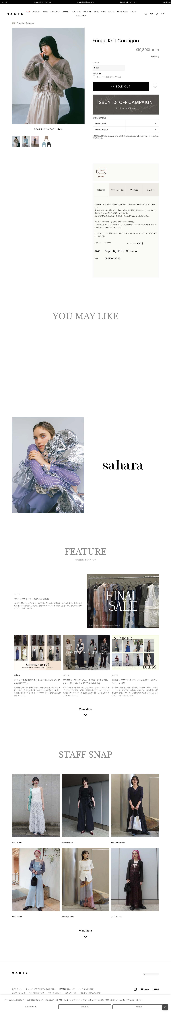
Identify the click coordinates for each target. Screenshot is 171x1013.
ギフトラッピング (54, 993)
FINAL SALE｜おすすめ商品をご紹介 (31, 598)
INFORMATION (122, 12)
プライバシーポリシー (134, 1000)
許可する (84, 1006)
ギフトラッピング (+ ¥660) (109, 77)
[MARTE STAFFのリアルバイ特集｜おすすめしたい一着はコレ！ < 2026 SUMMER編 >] (86, 652)
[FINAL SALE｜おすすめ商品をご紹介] (123, 601)
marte (21, 594)
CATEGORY (55, 12)
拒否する (139, 1006)
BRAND (45, 12)
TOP (13, 23)
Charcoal (20, 385)
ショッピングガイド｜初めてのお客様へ (40, 989)
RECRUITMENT (81, 16)
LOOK (103, 12)
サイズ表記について (36, 993)
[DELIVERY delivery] (85, 2)
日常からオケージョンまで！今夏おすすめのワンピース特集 (135, 681)
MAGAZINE (87, 12)
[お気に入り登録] (155, 86)
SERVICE (111, 12)
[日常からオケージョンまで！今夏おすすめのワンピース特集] (135, 652)
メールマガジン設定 (86, 989)
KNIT (140, 243)
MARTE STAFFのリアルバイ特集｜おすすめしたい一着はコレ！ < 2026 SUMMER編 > (85, 681)
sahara (112, 243)
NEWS (96, 12)
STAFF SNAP (76, 12)
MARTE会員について (67, 989)
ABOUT (133, 12)
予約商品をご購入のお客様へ (91, 993)
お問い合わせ (17, 989)
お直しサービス (71, 993)
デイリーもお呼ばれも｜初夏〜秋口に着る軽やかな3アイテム (37, 681)
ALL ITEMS (36, 12)
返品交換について (18, 993)
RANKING (65, 12)
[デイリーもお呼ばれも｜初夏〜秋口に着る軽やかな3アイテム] (37, 652)
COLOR (96, 62)
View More (85, 709)
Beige (15, 385)
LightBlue (18, 385)
